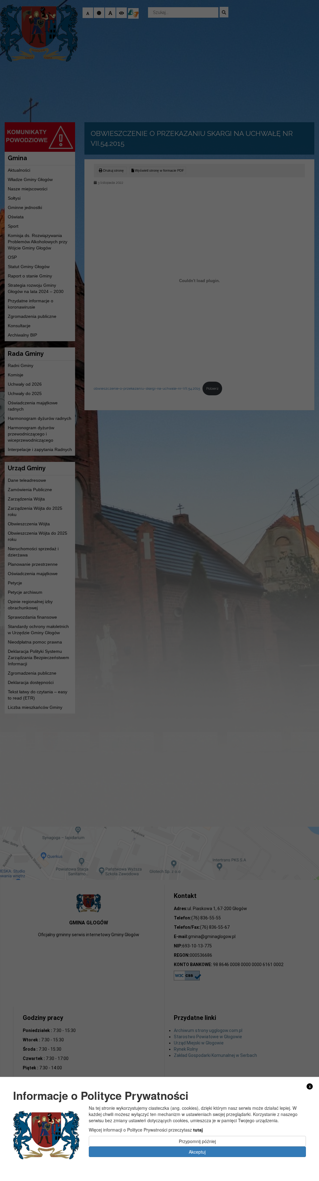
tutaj (198, 1130)
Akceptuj (197, 1152)
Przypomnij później (197, 1141)
